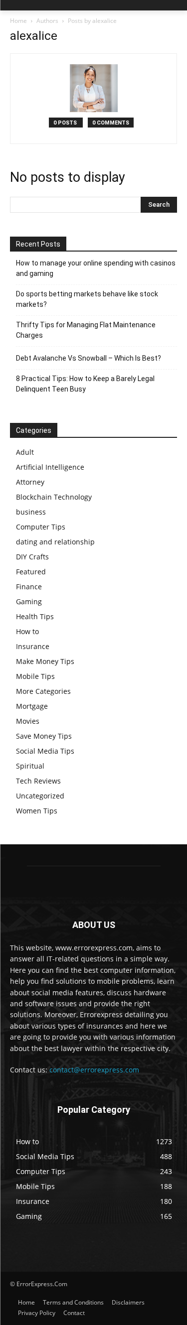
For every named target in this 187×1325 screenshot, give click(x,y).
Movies (27, 721)
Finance (29, 586)
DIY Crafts (32, 556)
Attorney (30, 482)
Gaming (29, 601)
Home (18, 20)
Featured (31, 571)
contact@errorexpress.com (94, 1069)
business (31, 512)
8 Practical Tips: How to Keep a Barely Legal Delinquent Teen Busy (85, 384)
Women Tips (36, 810)
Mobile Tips (35, 676)
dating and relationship (55, 541)
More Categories (43, 691)
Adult (25, 452)
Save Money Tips (44, 736)
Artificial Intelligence (50, 467)
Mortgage (32, 706)
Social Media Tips (45, 751)
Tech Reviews (38, 781)
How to (27, 631)
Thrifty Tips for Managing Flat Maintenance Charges (86, 330)
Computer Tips (40, 526)
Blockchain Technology (54, 497)
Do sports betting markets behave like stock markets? (87, 299)
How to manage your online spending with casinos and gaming (96, 268)
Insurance (32, 646)
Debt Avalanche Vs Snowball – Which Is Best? (88, 358)
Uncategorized (40, 795)
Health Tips (35, 616)
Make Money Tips (45, 661)
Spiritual (30, 766)
